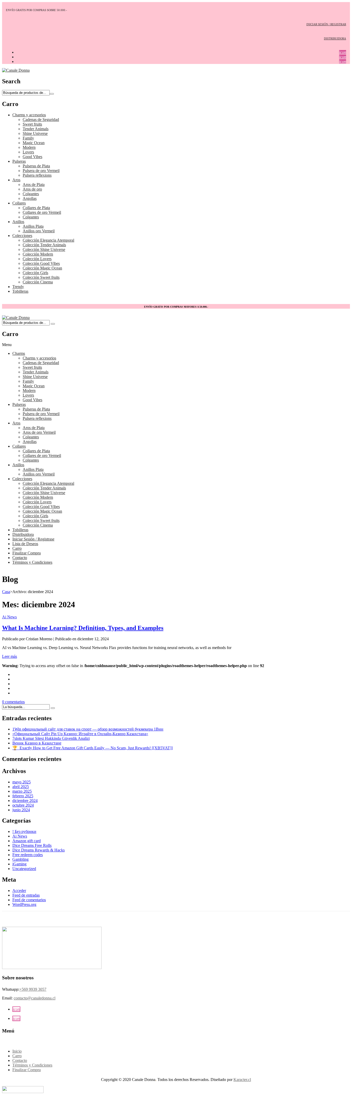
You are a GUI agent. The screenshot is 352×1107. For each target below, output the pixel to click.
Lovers (28, 152)
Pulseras (19, 161)
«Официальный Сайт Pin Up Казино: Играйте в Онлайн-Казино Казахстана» (80, 734)
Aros (16, 180)
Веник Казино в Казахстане (36, 743)
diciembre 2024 (25, 800)
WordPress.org (24, 904)
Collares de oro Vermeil (42, 212)
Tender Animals (35, 129)
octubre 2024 (23, 805)
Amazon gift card (26, 841)
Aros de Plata (34, 184)
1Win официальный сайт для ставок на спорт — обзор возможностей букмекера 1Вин (87, 729)
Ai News (9, 617)
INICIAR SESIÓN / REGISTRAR (326, 24)
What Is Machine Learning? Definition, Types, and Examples (82, 628)
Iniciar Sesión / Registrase (33, 539)
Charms (18, 353)
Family (28, 138)
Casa (6, 591)
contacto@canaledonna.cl (34, 998)
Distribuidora (23, 534)
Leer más (9, 656)
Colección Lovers (37, 259)
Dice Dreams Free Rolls (32, 845)
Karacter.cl (242, 1079)
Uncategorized (24, 868)
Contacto (19, 557)
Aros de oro (32, 189)
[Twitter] (13, 679)
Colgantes (31, 194)
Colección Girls (35, 272)
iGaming (19, 864)
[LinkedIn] (13, 693)
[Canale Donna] (16, 70)
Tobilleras (20, 291)
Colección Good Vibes (41, 263)
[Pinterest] (13, 684)
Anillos (18, 221)
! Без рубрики (24, 831)
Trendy (18, 286)
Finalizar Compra (26, 553)
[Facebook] (13, 674)
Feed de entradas (26, 895)
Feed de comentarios (29, 900)
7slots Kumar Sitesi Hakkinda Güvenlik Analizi (51, 738)
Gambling (20, 859)
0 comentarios (13, 702)
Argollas (30, 198)
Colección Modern (38, 254)
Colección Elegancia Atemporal (48, 240)
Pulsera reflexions (37, 175)
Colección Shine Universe (44, 249)
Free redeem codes (27, 854)
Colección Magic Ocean (42, 268)
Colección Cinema (38, 282)
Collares (19, 203)
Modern (29, 147)
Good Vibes (32, 156)
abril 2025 (20, 786)
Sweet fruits (32, 124)
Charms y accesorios (29, 115)
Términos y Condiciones (32, 562)
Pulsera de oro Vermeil (41, 170)
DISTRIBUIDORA (335, 38)
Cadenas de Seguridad (41, 119)
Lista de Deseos (25, 544)
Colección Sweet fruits (41, 277)
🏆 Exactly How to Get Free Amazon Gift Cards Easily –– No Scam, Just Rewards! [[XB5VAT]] (92, 748)
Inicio (17, 1051)
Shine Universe (35, 133)
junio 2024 (21, 810)
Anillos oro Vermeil (39, 231)
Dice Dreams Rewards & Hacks (38, 850)
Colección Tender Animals (44, 245)
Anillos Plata (33, 226)
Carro (17, 548)
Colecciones (22, 235)
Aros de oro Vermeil (39, 432)
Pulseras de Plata (36, 166)
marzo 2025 (22, 791)
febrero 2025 (22, 796)
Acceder (19, 890)
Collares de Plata (36, 208)
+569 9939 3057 (32, 989)
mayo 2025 (21, 782)
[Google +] (13, 688)
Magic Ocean (34, 143)
